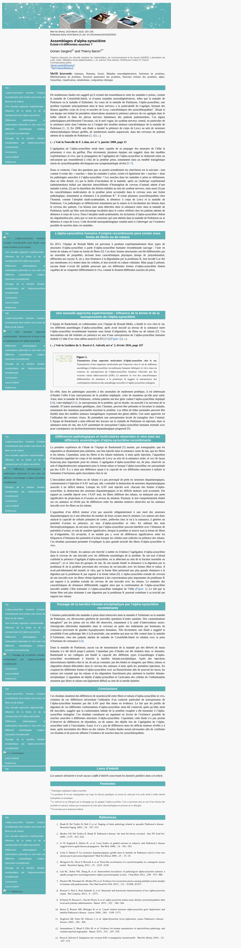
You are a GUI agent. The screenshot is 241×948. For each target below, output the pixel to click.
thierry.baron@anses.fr (62, 68)
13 (107, 338)
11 (74, 402)
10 (52, 402)
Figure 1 (115, 338)
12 (81, 640)
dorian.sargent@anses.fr (63, 65)
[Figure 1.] (65, 358)
